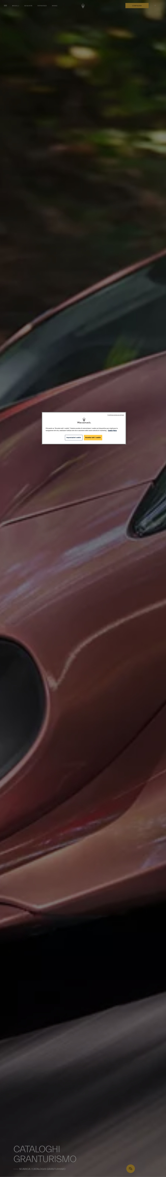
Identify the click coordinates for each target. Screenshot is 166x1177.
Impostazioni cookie (73, 437)
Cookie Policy (112, 430)
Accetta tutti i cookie (93, 437)
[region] (84, 428)
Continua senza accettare (116, 415)
